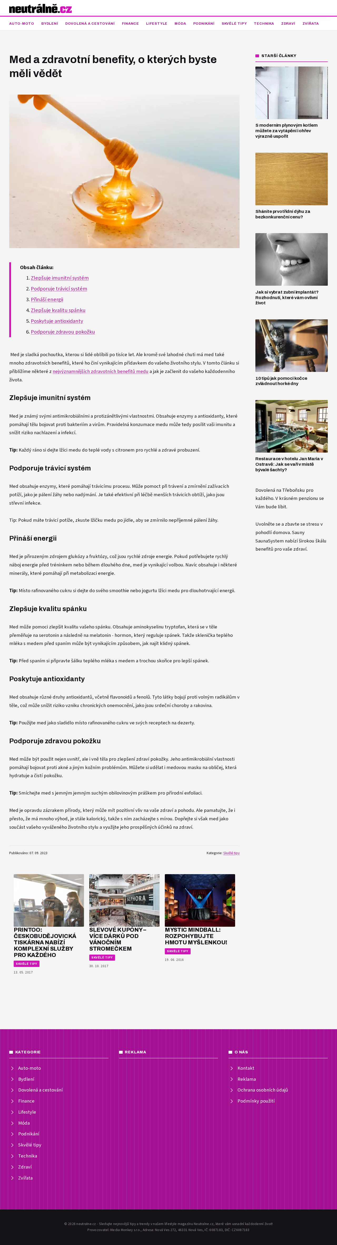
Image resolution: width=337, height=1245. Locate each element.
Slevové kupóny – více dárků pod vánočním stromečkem (117, 939)
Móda (180, 23)
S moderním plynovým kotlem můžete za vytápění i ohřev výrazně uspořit (286, 131)
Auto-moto (21, 23)
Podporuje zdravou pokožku (63, 332)
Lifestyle (156, 23)
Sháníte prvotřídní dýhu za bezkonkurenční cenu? (282, 214)
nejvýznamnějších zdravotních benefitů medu (100, 371)
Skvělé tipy (234, 23)
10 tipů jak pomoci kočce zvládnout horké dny (281, 381)
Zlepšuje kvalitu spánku (58, 310)
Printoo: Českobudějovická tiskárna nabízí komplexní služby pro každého (45, 942)
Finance (130, 23)
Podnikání (204, 23)
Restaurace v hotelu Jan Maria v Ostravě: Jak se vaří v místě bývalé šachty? (289, 464)
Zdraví (288, 23)
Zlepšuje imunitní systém (60, 278)
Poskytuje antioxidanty (57, 321)
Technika (264, 23)
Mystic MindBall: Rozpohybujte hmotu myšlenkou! (196, 936)
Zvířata (311, 23)
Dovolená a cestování (90, 23)
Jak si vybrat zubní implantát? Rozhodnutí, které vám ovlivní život (287, 297)
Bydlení (49, 23)
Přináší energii (47, 299)
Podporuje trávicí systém (59, 288)
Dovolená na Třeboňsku (280, 490)
